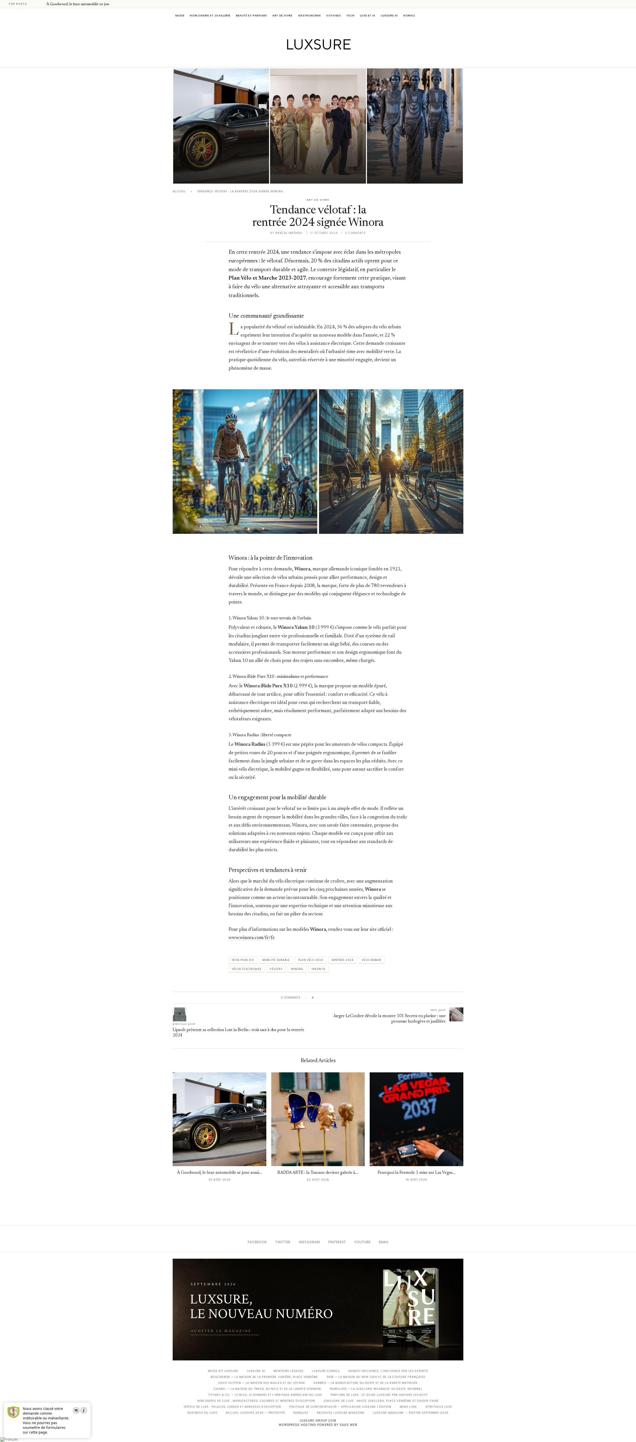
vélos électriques (246, 969)
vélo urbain (371, 960)
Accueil (179, 191)
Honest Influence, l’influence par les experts (388, 1371)
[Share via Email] (355, 998)
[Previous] (35, 4)
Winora (297, 969)
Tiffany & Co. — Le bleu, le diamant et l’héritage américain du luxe (265, 1395)
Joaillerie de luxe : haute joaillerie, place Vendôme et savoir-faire (381, 1401)
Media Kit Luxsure (223, 1371)
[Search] (460, 15)
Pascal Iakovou (289, 233)
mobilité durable (276, 960)
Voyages (333, 15)
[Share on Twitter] (327, 998)
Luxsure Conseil (326, 1371)
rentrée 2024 (342, 960)
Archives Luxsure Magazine (341, 1413)
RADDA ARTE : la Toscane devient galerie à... (318, 1173)
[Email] (335, 60)
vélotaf (276, 969)
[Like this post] (316, 998)
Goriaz (409, 15)
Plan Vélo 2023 (310, 960)
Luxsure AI (389, 15)
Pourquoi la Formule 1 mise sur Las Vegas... (416, 1173)
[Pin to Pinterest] (331, 998)
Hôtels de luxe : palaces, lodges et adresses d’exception (232, 1407)
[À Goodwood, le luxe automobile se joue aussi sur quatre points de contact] (221, 126)
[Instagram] (314, 60)
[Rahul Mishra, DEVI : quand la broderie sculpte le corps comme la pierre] (415, 126)
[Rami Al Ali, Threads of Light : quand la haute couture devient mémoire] (318, 126)
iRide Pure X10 (243, 960)
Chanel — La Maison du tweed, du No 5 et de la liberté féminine (267, 1389)
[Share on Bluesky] (351, 998)
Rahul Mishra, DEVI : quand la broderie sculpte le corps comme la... (410, 161)
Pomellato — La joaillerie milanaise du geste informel (376, 1389)
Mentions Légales (288, 1371)
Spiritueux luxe (438, 1407)
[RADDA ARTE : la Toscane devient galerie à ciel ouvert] (318, 1119)
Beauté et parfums (251, 15)
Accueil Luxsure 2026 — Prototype (255, 1413)
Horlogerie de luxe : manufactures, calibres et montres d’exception (256, 1401)
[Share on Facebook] (322, 998)
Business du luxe (202, 1413)
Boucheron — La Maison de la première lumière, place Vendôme (264, 1377)
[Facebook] (300, 60)
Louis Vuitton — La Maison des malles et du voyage (261, 1383)
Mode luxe (408, 1407)
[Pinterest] (321, 60)
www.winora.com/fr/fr (251, 938)
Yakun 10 (318, 969)
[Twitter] (307, 60)
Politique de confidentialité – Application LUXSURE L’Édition (340, 1407)
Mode (179, 15)
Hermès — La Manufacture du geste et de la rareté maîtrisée (366, 1383)
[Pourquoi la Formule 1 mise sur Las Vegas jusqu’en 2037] (416, 1119)
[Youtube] (328, 60)
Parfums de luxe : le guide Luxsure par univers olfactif (379, 1395)
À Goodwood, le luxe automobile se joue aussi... (84, 4)
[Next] (41, 4)
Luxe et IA (367, 15)
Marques (300, 1413)
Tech (350, 15)
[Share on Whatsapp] (341, 998)
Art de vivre (282, 15)
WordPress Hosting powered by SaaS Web (318, 1425)
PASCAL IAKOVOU (198, 175)
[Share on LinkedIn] (336, 998)
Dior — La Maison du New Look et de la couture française (376, 1377)
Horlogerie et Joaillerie (210, 15)
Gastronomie (309, 15)
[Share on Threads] (346, 998)
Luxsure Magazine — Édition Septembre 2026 (411, 1413)
